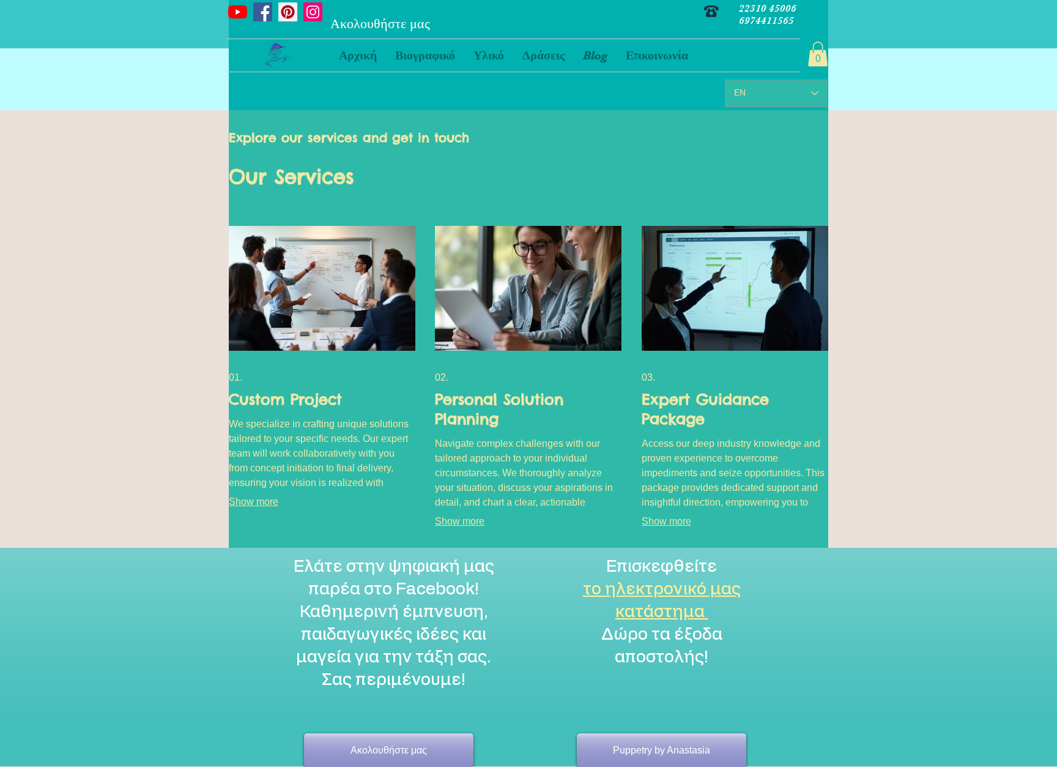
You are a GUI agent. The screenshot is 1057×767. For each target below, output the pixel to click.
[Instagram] (312, 11)
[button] (488, 55)
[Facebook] (262, 11)
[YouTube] (237, 11)
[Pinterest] (287, 11)
